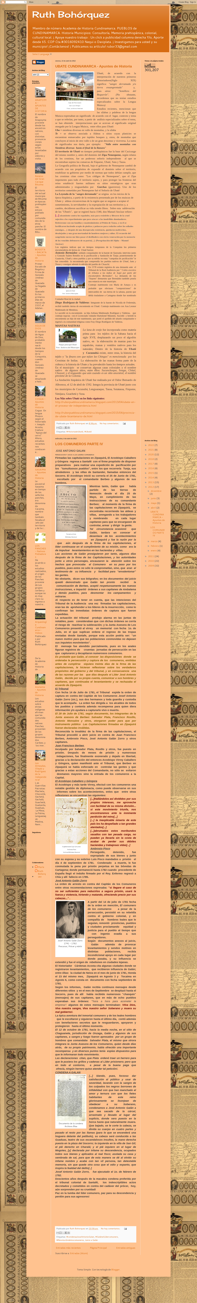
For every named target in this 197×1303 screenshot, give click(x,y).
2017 (151, 463)
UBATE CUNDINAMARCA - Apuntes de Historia (93, 66)
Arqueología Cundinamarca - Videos (41, 627)
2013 (151, 482)
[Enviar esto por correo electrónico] (57, 427)
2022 (151, 445)
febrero (155, 545)
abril (153, 507)
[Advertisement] (155, 119)
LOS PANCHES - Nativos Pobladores (40, 551)
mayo (154, 503)
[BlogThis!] (60, 427)
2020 (151, 454)
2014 (151, 477)
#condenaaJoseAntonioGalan (80, 1236)
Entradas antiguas (125, 1247)
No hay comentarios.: (110, 423)
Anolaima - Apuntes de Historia (40, 691)
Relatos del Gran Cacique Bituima (39, 180)
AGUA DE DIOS (40, 327)
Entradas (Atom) (79, 1253)
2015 (151, 472)
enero (154, 550)
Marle (41, 867)
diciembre (156, 491)
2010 (151, 560)
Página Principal (98, 1247)
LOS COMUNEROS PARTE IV (79, 444)
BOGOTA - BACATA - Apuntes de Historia (40, 255)
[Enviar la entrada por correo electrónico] (124, 423)
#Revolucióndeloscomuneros (70, 1240)
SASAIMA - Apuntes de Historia (40, 474)
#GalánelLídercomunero (106, 1236)
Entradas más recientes (68, 1247)
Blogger (115, 1269)
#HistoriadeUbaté (74, 431)
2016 (151, 468)
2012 (151, 486)
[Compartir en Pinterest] (68, 427)
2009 (151, 565)
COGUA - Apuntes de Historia (40, 403)
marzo (154, 541)
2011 (151, 556)
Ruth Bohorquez (42, 874)
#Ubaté (88, 431)
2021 (151, 449)
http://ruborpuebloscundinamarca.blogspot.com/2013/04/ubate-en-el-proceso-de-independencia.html (95, 403)
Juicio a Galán (91, 1240)
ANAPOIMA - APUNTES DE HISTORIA (41, 105)
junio (153, 498)
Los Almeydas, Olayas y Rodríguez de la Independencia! (40, 771)
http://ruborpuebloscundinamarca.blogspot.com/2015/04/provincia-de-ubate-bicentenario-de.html (95, 414)
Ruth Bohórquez (70, 14)
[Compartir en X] (63, 427)
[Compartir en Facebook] (65, 427)
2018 (151, 459)
